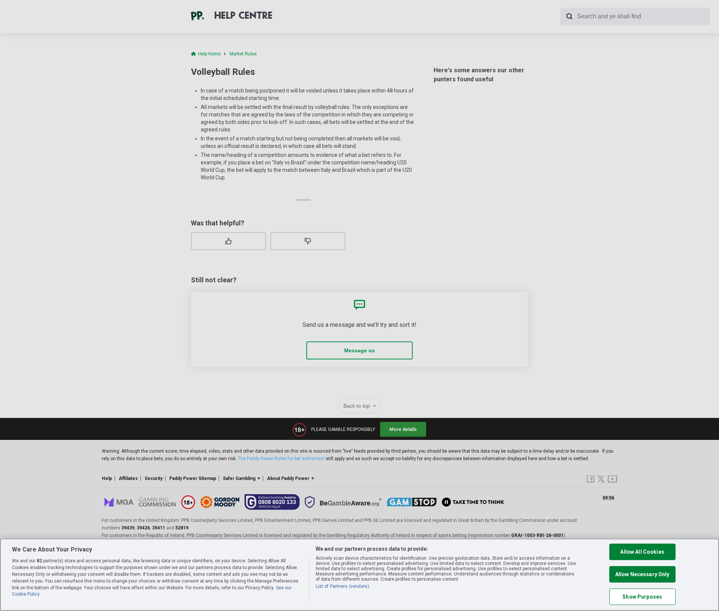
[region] (359, 574)
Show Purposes (642, 597)
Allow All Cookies (642, 552)
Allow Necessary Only (642, 574)
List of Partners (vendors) (342, 586)
